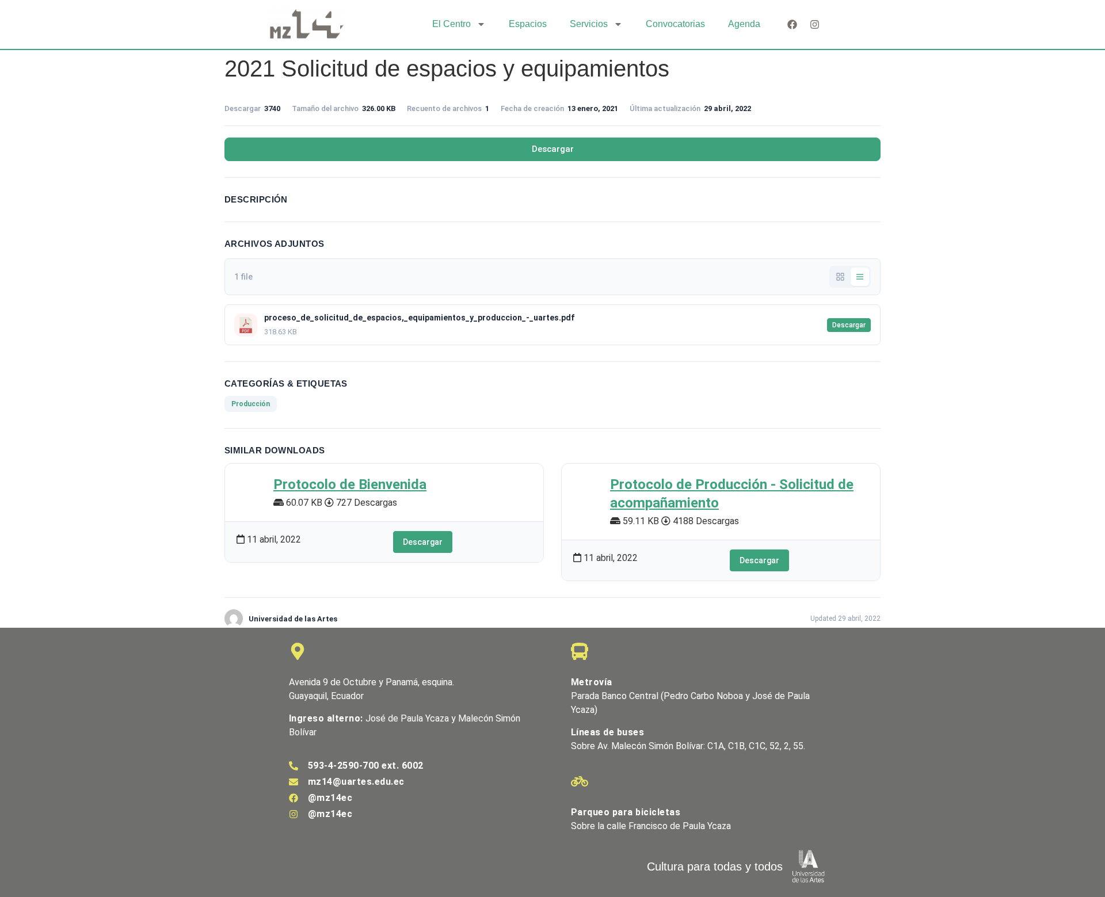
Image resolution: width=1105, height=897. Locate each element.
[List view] (860, 277)
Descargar (553, 149)
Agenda (744, 24)
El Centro (451, 24)
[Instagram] (815, 24)
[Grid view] (840, 277)
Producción (250, 404)
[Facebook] (792, 24)
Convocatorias (675, 24)
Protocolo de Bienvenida (349, 484)
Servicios (589, 24)
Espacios (528, 24)
